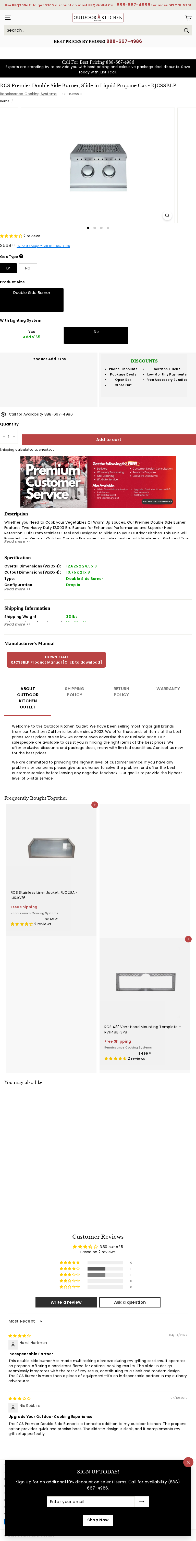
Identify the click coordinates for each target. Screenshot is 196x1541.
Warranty (168, 689)
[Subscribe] (142, 1501)
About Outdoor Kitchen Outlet (28, 698)
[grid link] (51, 844)
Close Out (123, 385)
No (96, 331)
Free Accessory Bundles (167, 380)
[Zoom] (167, 215)
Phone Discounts (123, 369)
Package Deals (123, 374)
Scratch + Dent (167, 369)
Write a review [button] (66, 1302)
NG (28, 268)
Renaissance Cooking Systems (28, 93)
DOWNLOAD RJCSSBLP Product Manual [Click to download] (56, 659)
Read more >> (17, 541)
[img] (19, 1335)
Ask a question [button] (130, 1302)
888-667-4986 (124, 41)
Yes (31, 334)
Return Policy (121, 692)
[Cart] (188, 17)
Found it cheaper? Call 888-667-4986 (43, 246)
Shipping (7, 450)
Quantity (9, 424)
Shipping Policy (74, 692)
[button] (11, 236)
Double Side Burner (31, 292)
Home (4, 101)
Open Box (123, 380)
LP (8, 268)
